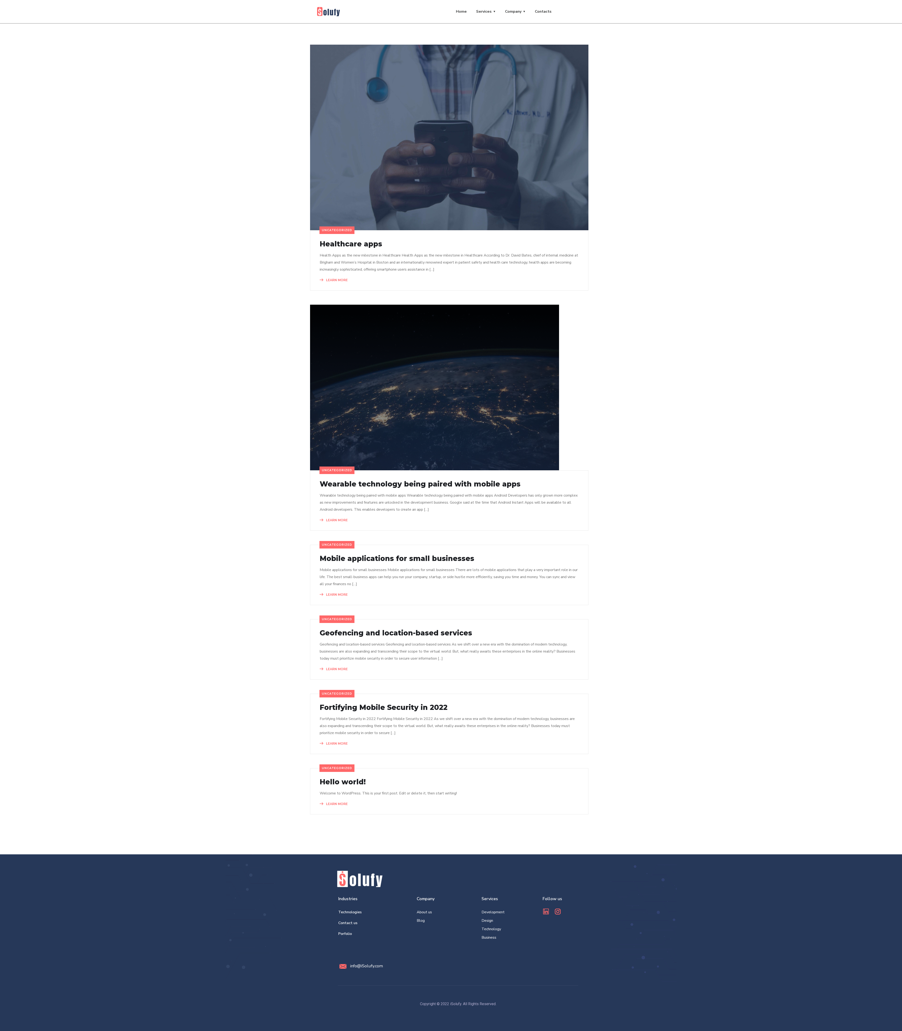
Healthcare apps (351, 244)
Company (513, 11)
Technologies (350, 912)
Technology (491, 929)
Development (493, 912)
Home (461, 11)
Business (489, 937)
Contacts (543, 11)
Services (484, 11)
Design (487, 920)
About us (424, 912)
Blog (421, 920)
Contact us (348, 923)
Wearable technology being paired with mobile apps (420, 484)
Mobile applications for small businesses (397, 558)
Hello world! (343, 782)
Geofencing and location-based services (396, 633)
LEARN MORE (336, 280)
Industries (348, 899)
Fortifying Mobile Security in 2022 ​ (385, 707)
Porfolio (345, 933)
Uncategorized (337, 230)
